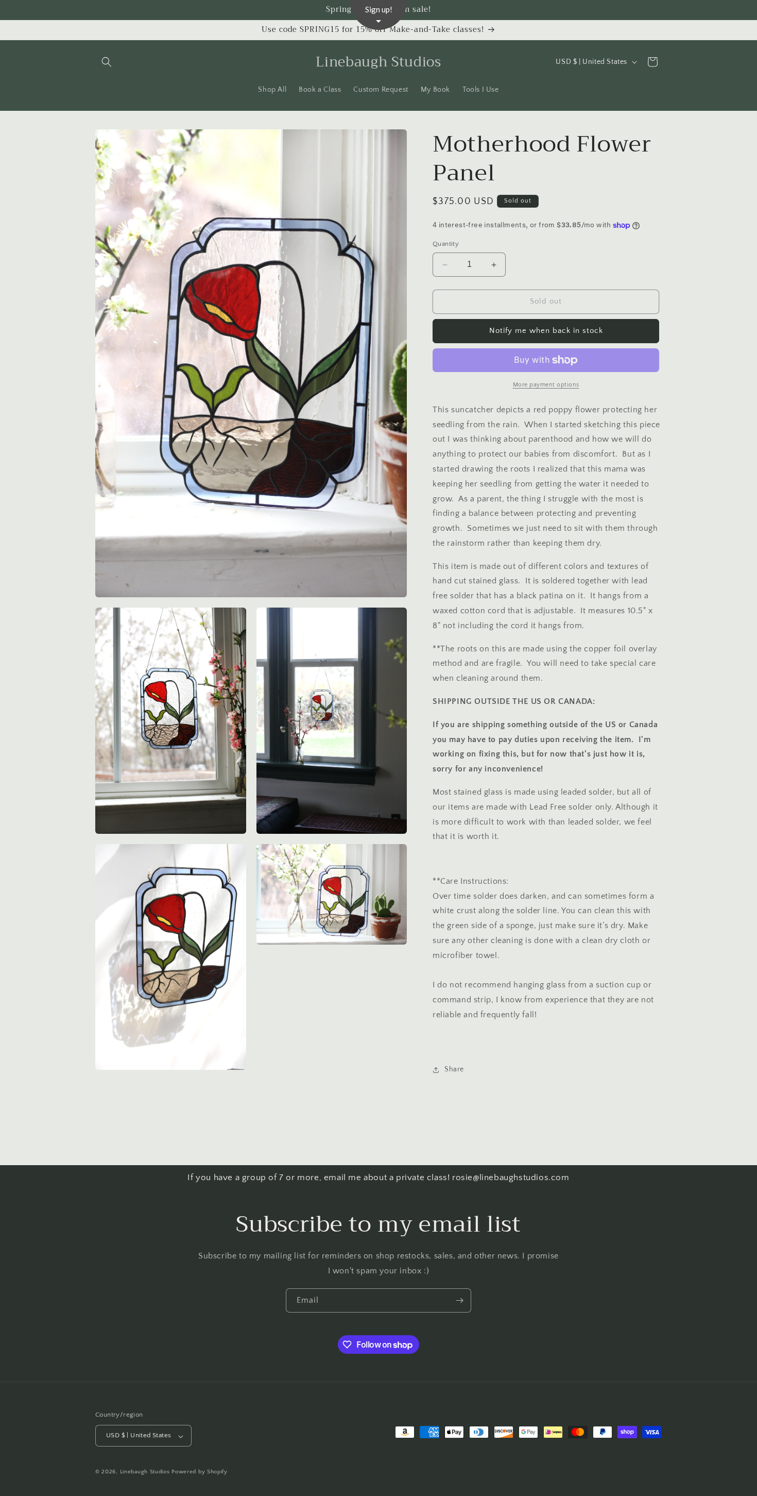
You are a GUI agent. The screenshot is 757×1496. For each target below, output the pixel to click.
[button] (106, 62)
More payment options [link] (546, 384)
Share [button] (454, 1069)
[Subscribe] (459, 1300)
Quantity (446, 244)
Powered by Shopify (199, 1472)
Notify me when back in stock (546, 331)
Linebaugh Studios (145, 1472)
